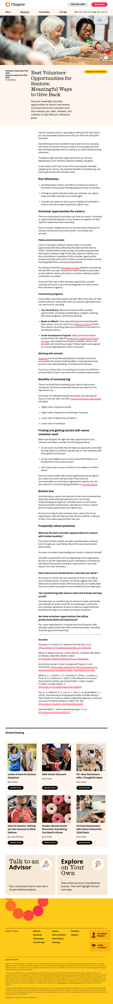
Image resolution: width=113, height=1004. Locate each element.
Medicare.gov (62, 983)
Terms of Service (59, 935)
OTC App (63, 12)
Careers (55, 931)
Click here (9, 997)
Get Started (99, 4)
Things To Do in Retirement (95, 72)
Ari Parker (12, 80)
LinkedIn (74, 935)
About (8, 12)
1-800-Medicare (75, 983)
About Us (37, 931)
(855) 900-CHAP (78, 4)
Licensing (56, 942)
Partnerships (44, 12)
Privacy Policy (57, 939)
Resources (24, 12)
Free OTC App (39, 942)
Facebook (75, 931)
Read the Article (15, 788)
